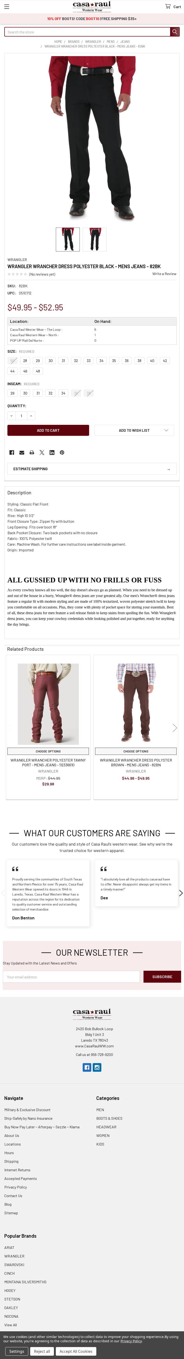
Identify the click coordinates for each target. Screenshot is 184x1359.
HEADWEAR (106, 1127)
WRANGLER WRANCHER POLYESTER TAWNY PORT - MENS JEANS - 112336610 (48, 762)
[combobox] (92, 32)
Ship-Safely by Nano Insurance (28, 1118)
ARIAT (9, 1247)
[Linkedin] (52, 452)
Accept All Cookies (76, 1351)
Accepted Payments (20, 1178)
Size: (20, 351)
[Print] (32, 452)
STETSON (12, 1299)
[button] (134, 430)
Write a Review (164, 273)
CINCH (9, 1273)
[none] (92, 140)
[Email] (21, 452)
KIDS (100, 1144)
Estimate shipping (30, 468)
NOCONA (11, 1316)
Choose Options (48, 751)
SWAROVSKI (14, 1264)
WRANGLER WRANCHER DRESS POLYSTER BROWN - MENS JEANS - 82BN (136, 762)
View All (10, 1324)
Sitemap (11, 1212)
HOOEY (10, 1290)
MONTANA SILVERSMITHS (25, 1281)
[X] (42, 452)
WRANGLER (14, 1256)
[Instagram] (97, 1067)
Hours (9, 1152)
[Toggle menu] (6, 6)
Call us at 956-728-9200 (94, 1054)
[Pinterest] (62, 452)
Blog (8, 1204)
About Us (11, 1135)
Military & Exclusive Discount (27, 1109)
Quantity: (16, 405)
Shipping (11, 1161)
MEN (100, 1109)
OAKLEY (11, 1307)
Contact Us (13, 1195)
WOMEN (102, 1135)
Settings (16, 1351)
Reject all (42, 1351)
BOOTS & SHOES (109, 1118)
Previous (9, 727)
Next (175, 727)
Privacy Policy (15, 1187)
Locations (12, 1144)
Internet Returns (17, 1169)
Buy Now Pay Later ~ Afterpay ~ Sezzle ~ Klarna (42, 1127)
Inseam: (23, 383)
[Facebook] (11, 452)
